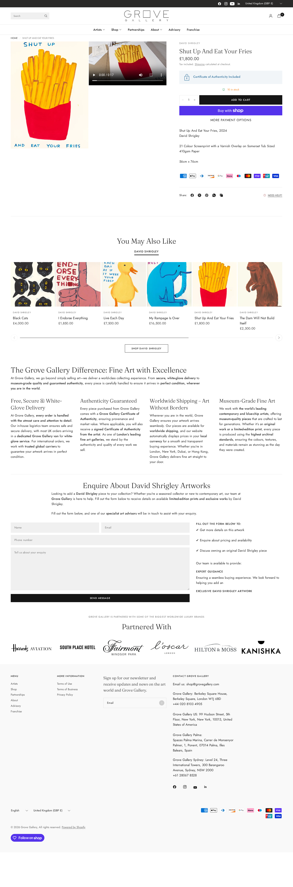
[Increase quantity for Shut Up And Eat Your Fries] (194, 99)
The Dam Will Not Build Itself (257, 321)
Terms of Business (67, 689)
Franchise (193, 29)
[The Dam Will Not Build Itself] (260, 284)
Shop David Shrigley (146, 348)
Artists (97, 29)
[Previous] (14, 337)
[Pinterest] (207, 195)
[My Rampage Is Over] (169, 284)
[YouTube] (232, 3)
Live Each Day (114, 318)
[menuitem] (100, 30)
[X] (200, 195)
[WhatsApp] (214, 195)
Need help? (275, 195)
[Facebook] (219, 3)
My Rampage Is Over (164, 318)
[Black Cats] (33, 284)
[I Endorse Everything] (78, 284)
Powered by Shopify (73, 827)
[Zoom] (79, 50)
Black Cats (20, 318)
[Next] (278, 337)
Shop (114, 29)
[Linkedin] (239, 3)
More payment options (230, 120)
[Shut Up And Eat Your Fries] (214, 284)
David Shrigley (146, 251)
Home (14, 38)
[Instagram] (226, 3)
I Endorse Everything (73, 318)
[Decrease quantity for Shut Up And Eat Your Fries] (183, 99)
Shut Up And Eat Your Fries (214, 318)
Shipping (200, 64)
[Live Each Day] (123, 284)
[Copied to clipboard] (222, 195)
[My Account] (270, 15)
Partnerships (136, 29)
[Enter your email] (161, 702)
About (155, 29)
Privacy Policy (65, 695)
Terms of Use (64, 684)
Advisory (174, 29)
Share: (183, 195)
